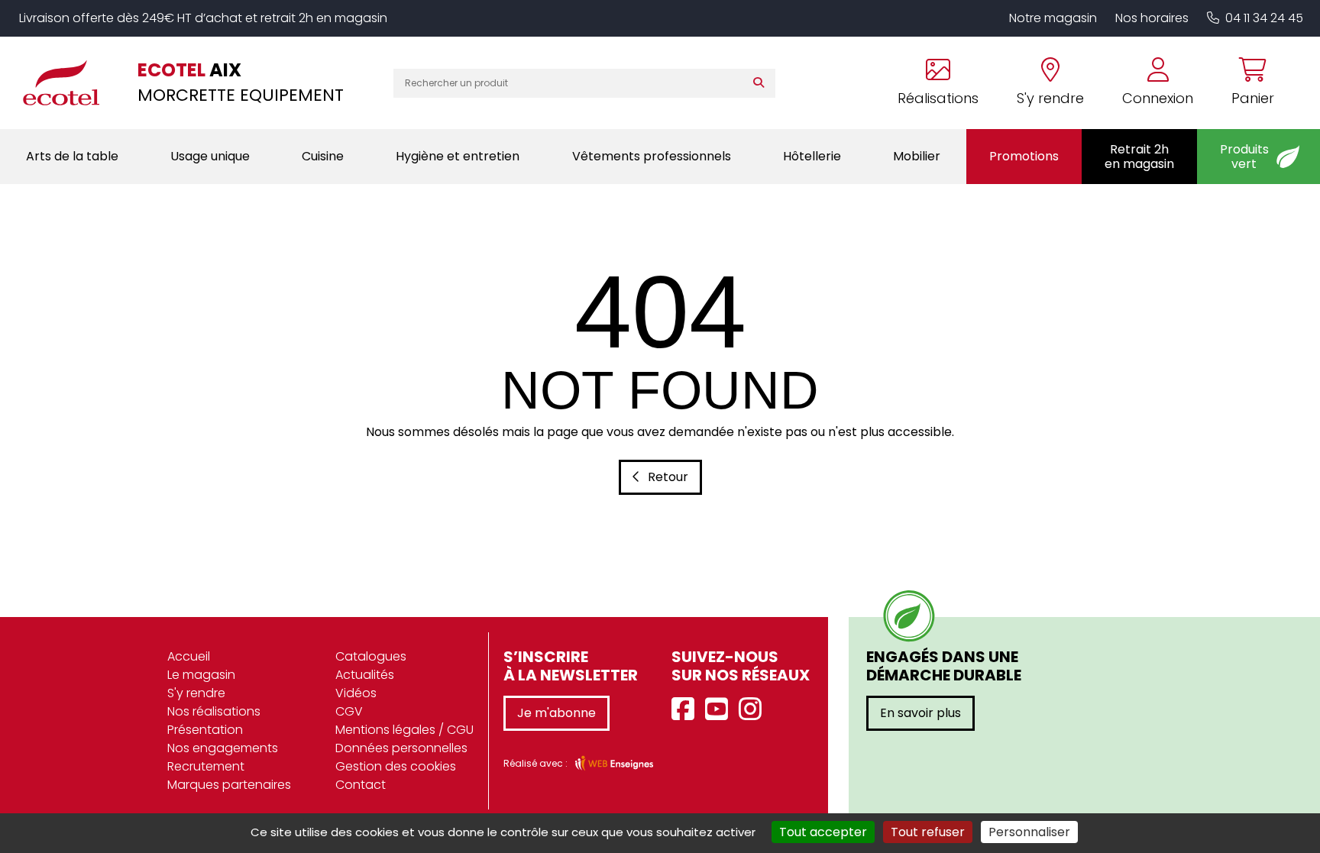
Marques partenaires (229, 784)
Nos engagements (222, 748)
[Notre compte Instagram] (754, 710)
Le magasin (201, 674)
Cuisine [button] (323, 156)
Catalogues (370, 656)
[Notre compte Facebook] (686, 710)
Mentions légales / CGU (404, 729)
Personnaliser (1029, 832)
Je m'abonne (556, 713)
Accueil (188, 656)
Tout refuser (928, 832)
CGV (349, 711)
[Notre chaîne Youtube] (720, 710)
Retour (668, 477)
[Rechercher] (762, 83)
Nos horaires (1152, 18)
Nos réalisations (213, 711)
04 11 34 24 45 (1264, 18)
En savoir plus (920, 713)
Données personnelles (401, 748)
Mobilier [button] (916, 156)
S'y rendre (196, 693)
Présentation (205, 729)
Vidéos (356, 693)
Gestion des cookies (395, 766)
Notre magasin (1053, 18)
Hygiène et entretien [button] (457, 156)
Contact (360, 784)
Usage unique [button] (210, 156)
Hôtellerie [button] (812, 156)
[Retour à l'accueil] (69, 82)
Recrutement (205, 766)
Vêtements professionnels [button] (651, 156)
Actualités (364, 674)
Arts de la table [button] (72, 156)
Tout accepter (823, 832)
